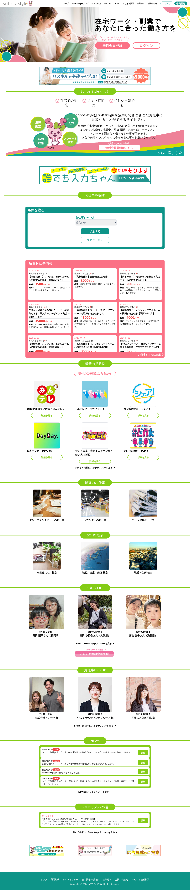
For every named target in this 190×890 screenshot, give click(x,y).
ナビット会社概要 (141, 879)
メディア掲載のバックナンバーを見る (94, 467)
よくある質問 (128, 3)
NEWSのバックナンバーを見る (93, 792)
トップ (66, 3)
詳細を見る (46, 415)
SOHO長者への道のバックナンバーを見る (94, 832)
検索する (95, 231)
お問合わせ (152, 3)
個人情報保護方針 (90, 879)
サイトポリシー (70, 879)
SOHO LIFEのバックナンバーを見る (94, 643)
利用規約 (54, 879)
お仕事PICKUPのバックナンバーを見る (93, 725)
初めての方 (96, 3)
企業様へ (141, 3)
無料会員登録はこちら (119, 148)
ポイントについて (112, 3)
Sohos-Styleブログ (80, 3)
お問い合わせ (121, 879)
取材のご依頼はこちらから (95, 373)
